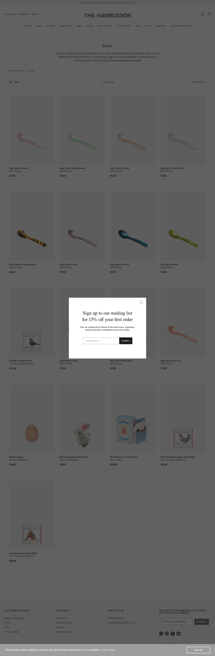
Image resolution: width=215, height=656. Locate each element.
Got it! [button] (198, 650)
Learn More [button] (108, 649)
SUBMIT (126, 341)
